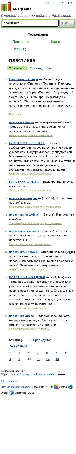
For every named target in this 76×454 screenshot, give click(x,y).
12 (48, 359)
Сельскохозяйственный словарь (29, 329)
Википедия (15, 114)
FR (70, 3)
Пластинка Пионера (23, 79)
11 (38, 359)
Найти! (66, 23)
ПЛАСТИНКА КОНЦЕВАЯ (27, 277)
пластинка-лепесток (24, 231)
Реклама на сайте (45, 374)
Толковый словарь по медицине (28, 308)
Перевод (36, 68)
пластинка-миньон (23, 252)
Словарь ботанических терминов (30, 174)
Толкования (38, 34)
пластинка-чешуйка (23, 214)
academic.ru (16, 6)
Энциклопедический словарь (26, 269)
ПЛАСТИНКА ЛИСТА (24, 181)
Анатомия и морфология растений (31, 135)
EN (47, 3)
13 (57, 359)
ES (62, 3)
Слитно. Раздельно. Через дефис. (30, 244)
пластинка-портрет (23, 198)
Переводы (20, 41)
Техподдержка (27, 374)
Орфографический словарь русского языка (35, 206)
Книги (55, 41)
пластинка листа (21, 122)
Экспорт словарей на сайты (16, 387)
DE (54, 3)
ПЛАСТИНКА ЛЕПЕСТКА (27, 143)
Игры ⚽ (20, 49)
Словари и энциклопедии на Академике (36, 16)
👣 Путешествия (10, 381)
